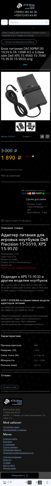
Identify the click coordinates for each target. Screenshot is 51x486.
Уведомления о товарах (14, 430)
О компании (9, 444)
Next (45, 97)
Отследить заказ (11, 427)
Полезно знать (10, 439)
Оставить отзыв (10, 387)
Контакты (7, 441)
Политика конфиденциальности (18, 453)
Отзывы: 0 (27, 136)
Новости (7, 460)
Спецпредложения (12, 457)
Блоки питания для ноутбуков (18, 42)
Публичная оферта (12, 450)
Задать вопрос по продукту (17, 220)
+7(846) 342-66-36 (25, 11)
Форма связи (9, 468)
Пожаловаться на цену (13, 170)
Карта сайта (9, 465)
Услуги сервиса (10, 447)
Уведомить (18, 475)
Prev (5, 97)
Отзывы (6, 462)
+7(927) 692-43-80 (25, 15)
